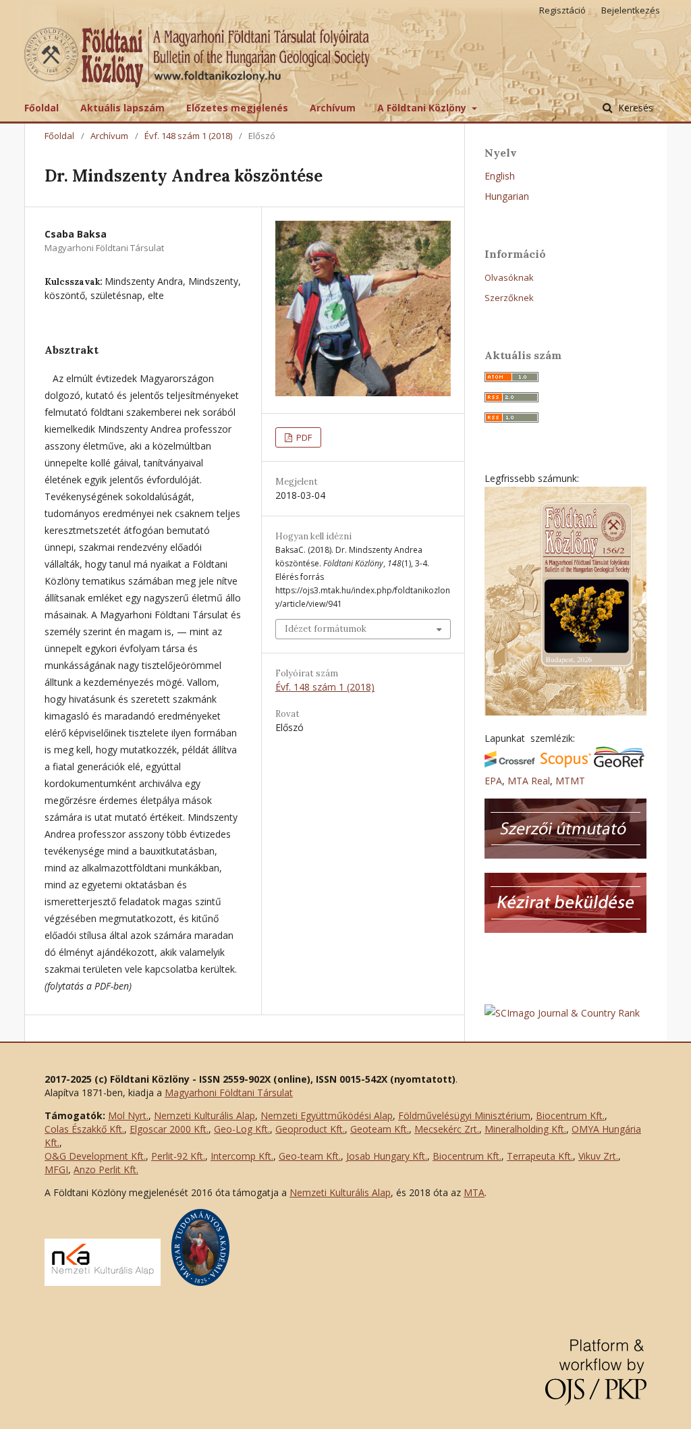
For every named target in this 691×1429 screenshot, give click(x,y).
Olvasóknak (509, 277)
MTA (474, 1192)
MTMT (570, 780)
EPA (493, 780)
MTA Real (528, 780)
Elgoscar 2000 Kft (168, 1129)
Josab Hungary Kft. (386, 1156)
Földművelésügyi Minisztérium (464, 1115)
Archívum (333, 107)
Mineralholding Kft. (525, 1129)
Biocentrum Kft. (570, 1115)
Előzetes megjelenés (237, 107)
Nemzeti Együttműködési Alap (326, 1115)
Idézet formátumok (325, 629)
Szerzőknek (509, 298)
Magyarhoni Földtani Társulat (229, 1092)
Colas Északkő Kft (83, 1129)
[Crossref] (510, 763)
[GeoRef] (619, 763)
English (500, 175)
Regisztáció (562, 10)
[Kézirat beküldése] (565, 929)
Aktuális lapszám (122, 107)
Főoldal (41, 107)
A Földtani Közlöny (423, 107)
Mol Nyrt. (128, 1115)
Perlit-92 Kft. (178, 1156)
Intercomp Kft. (242, 1156)
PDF (303, 437)
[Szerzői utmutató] (565, 854)
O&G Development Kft (94, 1156)
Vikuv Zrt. (598, 1156)
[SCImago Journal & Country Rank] (562, 1012)
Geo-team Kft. (310, 1156)
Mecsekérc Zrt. (446, 1129)
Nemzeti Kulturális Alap (204, 1115)
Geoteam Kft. (379, 1129)
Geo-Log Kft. (242, 1129)
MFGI (56, 1169)
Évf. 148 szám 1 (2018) (188, 136)
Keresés (634, 107)
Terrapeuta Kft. (540, 1156)
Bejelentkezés (630, 10)
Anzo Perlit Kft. (106, 1169)
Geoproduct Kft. (310, 1129)
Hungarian (507, 196)
